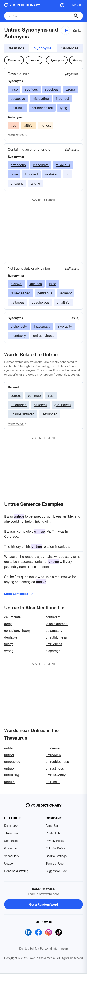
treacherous (40, 302)
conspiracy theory (17, 630)
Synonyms (43, 48)
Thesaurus (11, 833)
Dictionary (11, 825)
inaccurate (41, 164)
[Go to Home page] (22, 5)
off (67, 174)
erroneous (18, 164)
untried (9, 748)
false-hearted (20, 293)
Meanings (16, 48)
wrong (70, 89)
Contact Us (53, 833)
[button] (62, 5)
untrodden (53, 754)
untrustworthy (56, 775)
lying (63, 107)
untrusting (11, 775)
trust (51, 395)
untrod (9, 754)
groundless (62, 404)
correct (16, 395)
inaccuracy (42, 326)
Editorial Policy (55, 848)
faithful (28, 125)
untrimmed (53, 748)
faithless (35, 283)
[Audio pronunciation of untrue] (65, 30)
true (13, 125)
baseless (40, 404)
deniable (10, 637)
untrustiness (55, 768)
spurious (31, 89)
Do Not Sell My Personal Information (43, 948)
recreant (65, 293)
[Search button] (76, 16)
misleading (40, 98)
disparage (53, 650)
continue (34, 395)
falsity (8, 643)
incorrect (62, 98)
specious (51, 89)
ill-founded (49, 414)
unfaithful (63, 302)
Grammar (10, 848)
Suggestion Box (56, 871)
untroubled (12, 761)
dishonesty (19, 326)
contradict (53, 617)
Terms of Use (55, 863)
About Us (52, 825)
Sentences (70, 48)
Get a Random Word (43, 904)
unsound (17, 183)
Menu (76, 5)
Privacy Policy (55, 841)
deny (8, 623)
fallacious (63, 164)
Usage (8, 863)
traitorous (17, 302)
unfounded (19, 404)
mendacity (18, 335)
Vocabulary (11, 856)
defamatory (54, 630)
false (14, 89)
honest (46, 125)
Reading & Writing (16, 871)
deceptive (18, 98)
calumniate (12, 617)
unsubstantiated (22, 414)
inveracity (64, 326)
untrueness (54, 643)
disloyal (16, 283)
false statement (57, 623)
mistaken (51, 174)
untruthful (17, 107)
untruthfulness (43, 335)
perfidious (44, 293)
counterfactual (42, 107)
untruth (9, 781)
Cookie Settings (56, 856)
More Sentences (16, 593)
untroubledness (57, 761)
